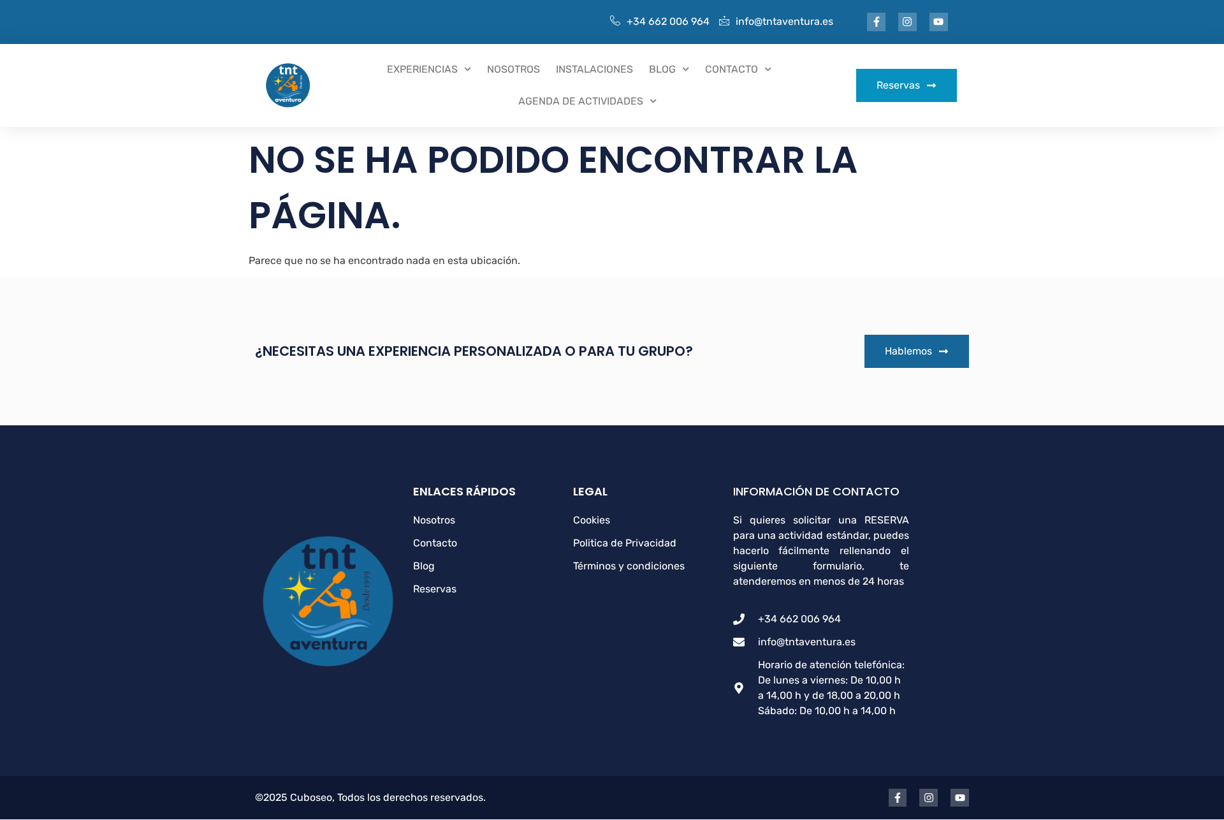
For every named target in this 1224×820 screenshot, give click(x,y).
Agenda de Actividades (580, 101)
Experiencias (422, 69)
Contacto (731, 69)
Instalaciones (594, 69)
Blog (662, 69)
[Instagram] (907, 22)
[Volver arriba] (1202, 794)
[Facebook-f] (876, 22)
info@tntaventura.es (784, 21)
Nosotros (513, 69)
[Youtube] (938, 22)
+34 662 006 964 (668, 21)
